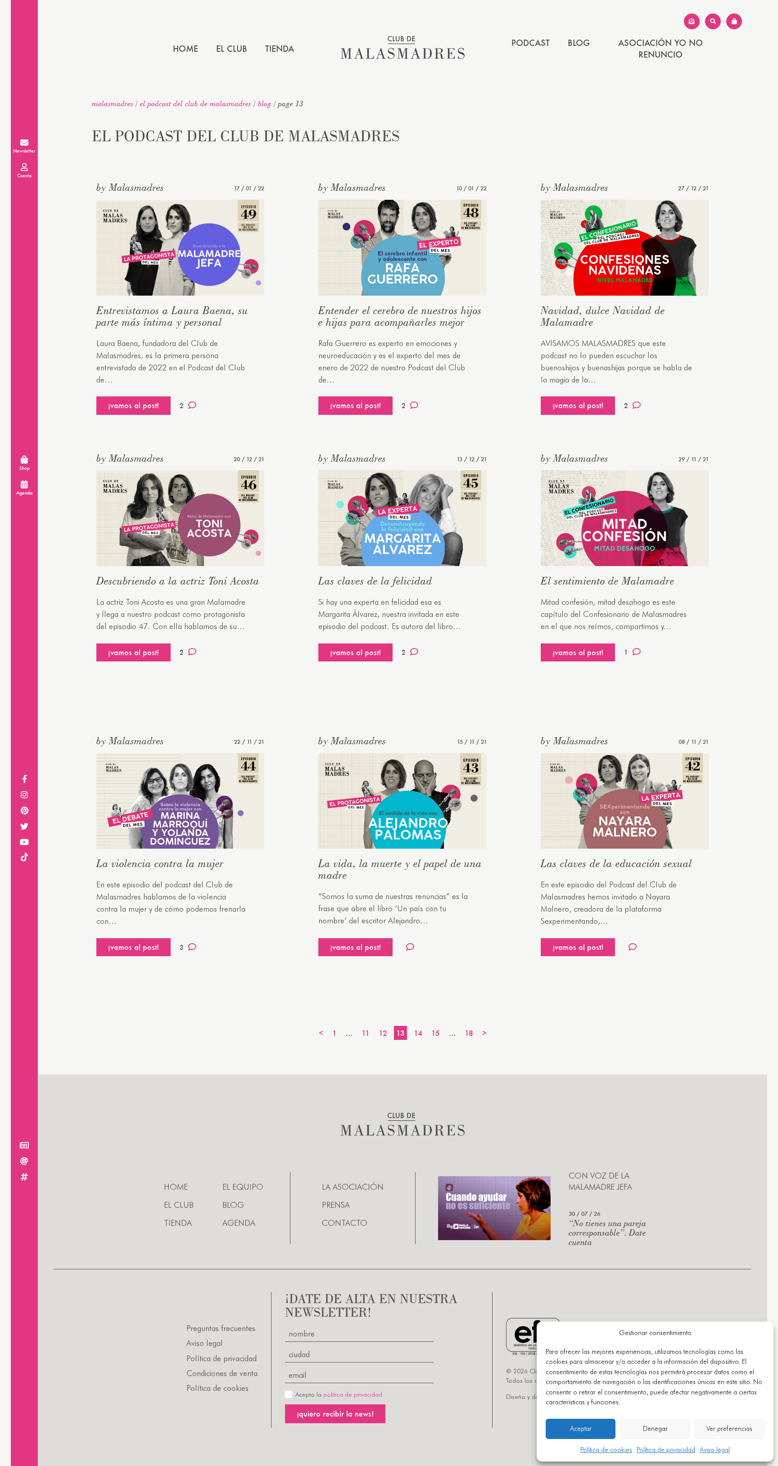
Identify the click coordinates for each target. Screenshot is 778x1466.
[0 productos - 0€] (734, 21)
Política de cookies (606, 1450)
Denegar (655, 1429)
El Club (231, 48)
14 (418, 1033)
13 (400, 1033)
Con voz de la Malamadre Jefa (600, 1181)
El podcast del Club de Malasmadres (195, 103)
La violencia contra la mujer (160, 863)
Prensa (336, 1205)
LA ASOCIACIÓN (353, 1187)
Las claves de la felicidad (375, 581)
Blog (579, 42)
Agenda (238, 1223)
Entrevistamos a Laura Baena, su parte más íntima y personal (172, 316)
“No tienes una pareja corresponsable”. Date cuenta (607, 1232)
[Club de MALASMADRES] (402, 56)
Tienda (279, 48)
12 (383, 1033)
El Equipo (242, 1187)
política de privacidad (352, 1394)
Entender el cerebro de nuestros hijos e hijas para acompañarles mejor (400, 316)
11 (366, 1033)
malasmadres (112, 103)
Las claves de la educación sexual (616, 863)
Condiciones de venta (222, 1373)
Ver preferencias (729, 1429)
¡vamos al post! (133, 405)
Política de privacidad (666, 1450)
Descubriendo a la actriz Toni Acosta (177, 581)
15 (435, 1033)
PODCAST (530, 42)
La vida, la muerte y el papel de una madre (400, 869)
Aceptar (581, 1429)
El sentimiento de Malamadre (607, 581)
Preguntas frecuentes (220, 1328)
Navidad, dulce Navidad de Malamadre (603, 316)
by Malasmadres (130, 187)
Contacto (344, 1223)
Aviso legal (715, 1450)
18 (469, 1033)
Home (185, 48)
